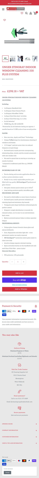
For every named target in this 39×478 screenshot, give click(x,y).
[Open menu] (3, 9)
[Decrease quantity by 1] (12, 262)
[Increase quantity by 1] (23, 262)
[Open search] (26, 13)
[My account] (31, 13)
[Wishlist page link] (22, 13)
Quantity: (5, 262)
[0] (35, 13)
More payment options (19, 285)
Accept (7, 472)
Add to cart (19, 273)
